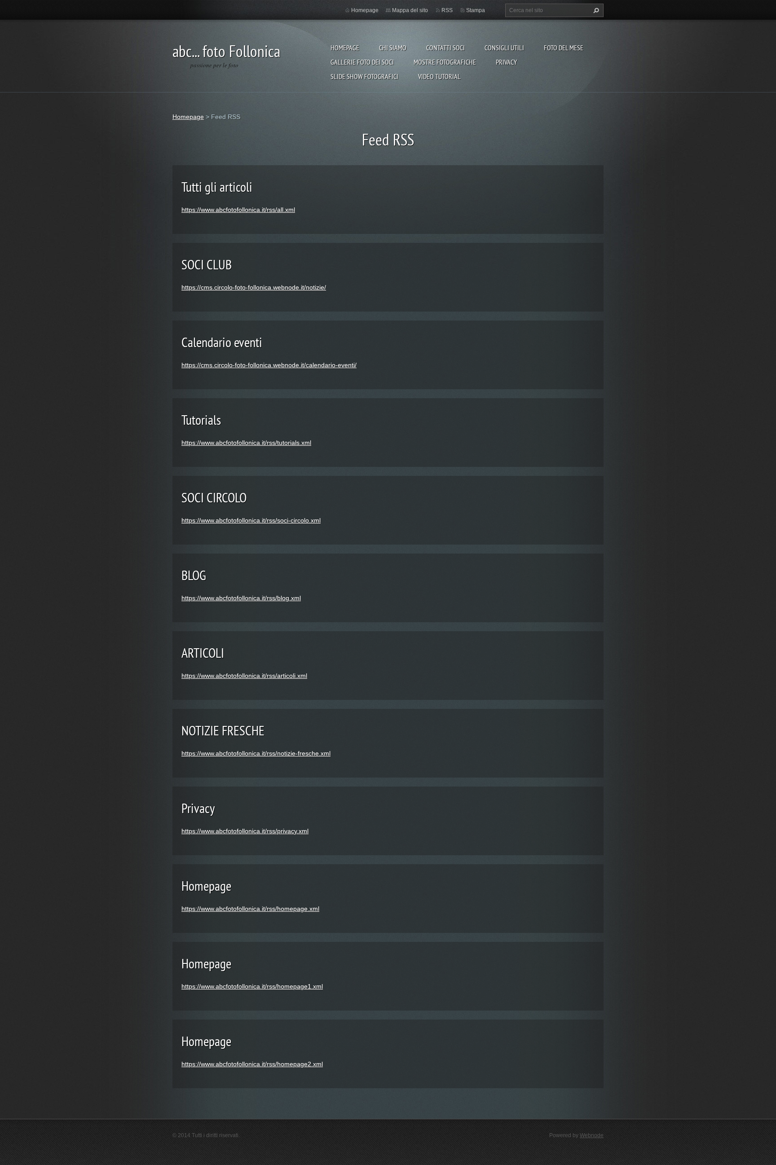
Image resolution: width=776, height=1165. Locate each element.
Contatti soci (445, 47)
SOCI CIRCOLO (214, 497)
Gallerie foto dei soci (362, 61)
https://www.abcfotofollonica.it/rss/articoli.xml (244, 675)
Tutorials (201, 419)
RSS (447, 10)
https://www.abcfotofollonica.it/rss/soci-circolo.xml (251, 520)
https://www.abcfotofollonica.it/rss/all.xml (238, 209)
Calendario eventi (221, 342)
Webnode (592, 1135)
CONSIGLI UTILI (504, 47)
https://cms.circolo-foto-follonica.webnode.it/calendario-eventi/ (269, 365)
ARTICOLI (202, 652)
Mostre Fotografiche (445, 61)
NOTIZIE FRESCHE (223, 730)
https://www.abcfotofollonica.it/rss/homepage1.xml (252, 986)
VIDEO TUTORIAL (439, 76)
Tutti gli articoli (216, 186)
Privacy (506, 61)
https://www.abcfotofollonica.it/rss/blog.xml (241, 598)
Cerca (595, 10)
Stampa (475, 10)
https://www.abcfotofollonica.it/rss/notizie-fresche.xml (256, 753)
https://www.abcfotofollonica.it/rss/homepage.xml (250, 908)
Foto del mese (563, 47)
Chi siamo (392, 47)
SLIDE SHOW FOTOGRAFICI (364, 76)
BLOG (193, 575)
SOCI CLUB (206, 264)
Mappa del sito (410, 10)
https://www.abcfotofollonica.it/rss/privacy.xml (245, 831)
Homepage (345, 47)
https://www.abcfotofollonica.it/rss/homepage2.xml (252, 1064)
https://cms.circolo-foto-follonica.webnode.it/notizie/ (253, 287)
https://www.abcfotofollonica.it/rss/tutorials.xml (246, 442)
